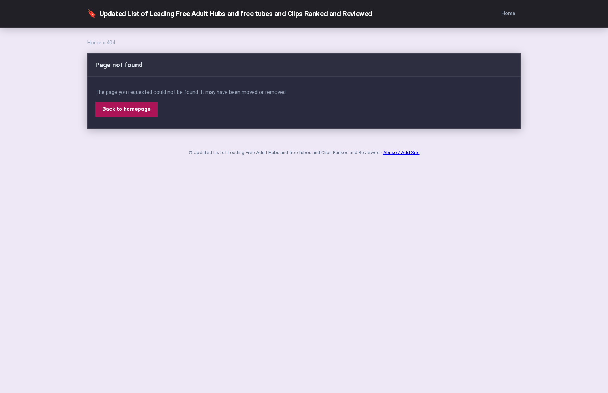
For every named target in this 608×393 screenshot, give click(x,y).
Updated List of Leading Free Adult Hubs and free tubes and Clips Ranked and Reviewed (229, 13)
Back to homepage (126, 109)
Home (508, 14)
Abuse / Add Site (401, 152)
